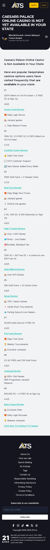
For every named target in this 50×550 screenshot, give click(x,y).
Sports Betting (25, 462)
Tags (25, 470)
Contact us (25, 474)
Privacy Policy (25, 487)
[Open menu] (4, 5)
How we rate (25, 458)
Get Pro (34, 5)
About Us (25, 454)
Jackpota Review (12, 371)
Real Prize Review (13, 187)
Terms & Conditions (25, 495)
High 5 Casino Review (14, 228)
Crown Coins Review (14, 109)
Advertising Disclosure (25, 482)
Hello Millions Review (14, 269)
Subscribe (25, 517)
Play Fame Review (13, 333)
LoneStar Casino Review (16, 150)
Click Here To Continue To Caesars (21, 426)
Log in (44, 5)
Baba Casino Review (14, 404)
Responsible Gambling (25, 478)
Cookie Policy (25, 491)
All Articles (25, 466)
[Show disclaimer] (46, 36)
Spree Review (11, 296)
